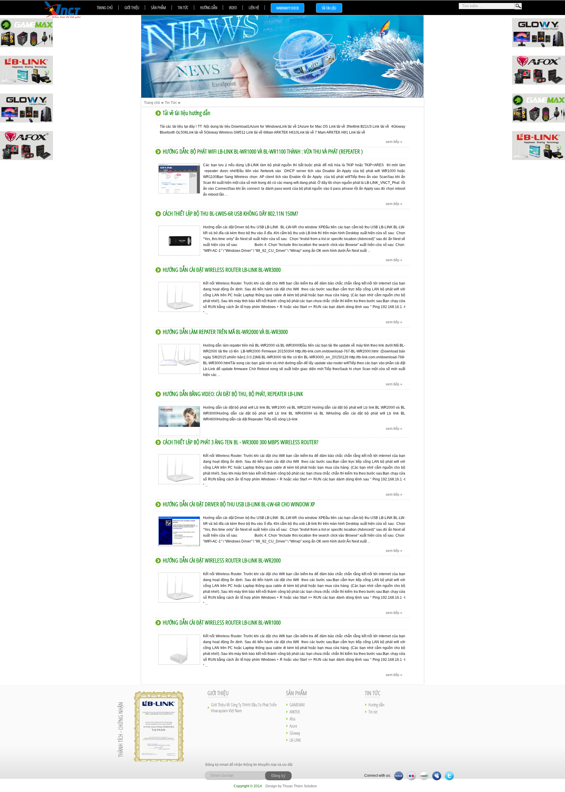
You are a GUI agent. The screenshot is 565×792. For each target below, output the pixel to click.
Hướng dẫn (208, 7)
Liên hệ (254, 7)
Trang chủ (105, 7)
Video (233, 7)
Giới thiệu (131, 7)
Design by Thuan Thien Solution (291, 786)
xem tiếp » (394, 142)
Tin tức (183, 7)
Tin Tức (171, 103)
